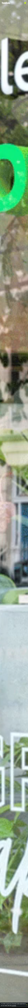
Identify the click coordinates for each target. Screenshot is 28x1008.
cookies (14, 1005)
